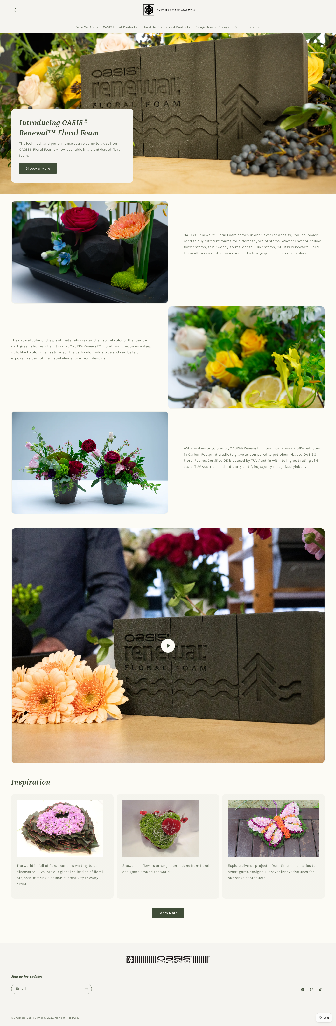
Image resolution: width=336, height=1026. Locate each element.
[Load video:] (168, 645)
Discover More (38, 168)
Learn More (168, 913)
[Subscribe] (87, 989)
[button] (16, 11)
